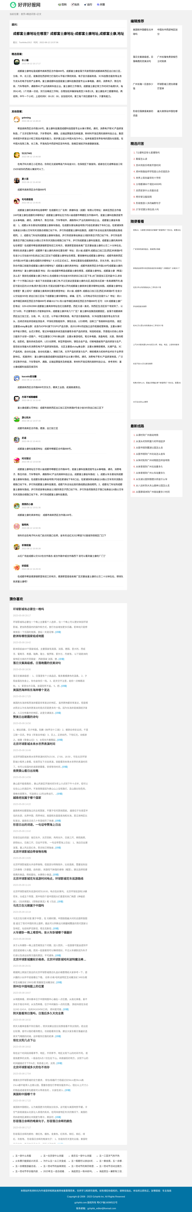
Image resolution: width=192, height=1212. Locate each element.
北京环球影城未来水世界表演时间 (34, 743)
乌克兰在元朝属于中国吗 (28, 905)
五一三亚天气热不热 (109, 1156)
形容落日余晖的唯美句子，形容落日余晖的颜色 (42, 1121)
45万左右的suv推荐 (140, 402)
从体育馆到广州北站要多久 (149, 466)
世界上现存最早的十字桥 (148, 178)
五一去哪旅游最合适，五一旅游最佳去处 (35, 1166)
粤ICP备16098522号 (107, 1202)
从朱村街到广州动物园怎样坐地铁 (153, 460)
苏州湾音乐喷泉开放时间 (148, 165)
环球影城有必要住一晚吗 (28, 609)
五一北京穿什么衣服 (53, 1156)
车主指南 (166, 1191)
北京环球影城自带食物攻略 (30, 851)
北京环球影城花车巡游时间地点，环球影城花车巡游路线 (48, 878)
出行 (89, 4)
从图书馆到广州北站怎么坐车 (150, 454)
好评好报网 (29, 4)
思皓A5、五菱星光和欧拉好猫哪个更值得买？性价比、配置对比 (157, 230)
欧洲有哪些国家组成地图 (28, 636)
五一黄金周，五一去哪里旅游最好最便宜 (119, 1161)
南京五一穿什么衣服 (81, 1156)
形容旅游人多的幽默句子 (148, 203)
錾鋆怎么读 (141, 159)
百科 (64, 4)
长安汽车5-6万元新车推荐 (143, 364)
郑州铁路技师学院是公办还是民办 (153, 171)
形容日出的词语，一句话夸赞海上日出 (37, 824)
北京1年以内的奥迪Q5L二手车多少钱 (147, 287)
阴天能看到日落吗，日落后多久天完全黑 (38, 1013)
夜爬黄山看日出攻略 (25, 770)
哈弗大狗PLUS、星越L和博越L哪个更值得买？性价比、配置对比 (157, 383)
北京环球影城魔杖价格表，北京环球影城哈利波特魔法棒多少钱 (52, 959)
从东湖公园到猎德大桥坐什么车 (151, 479)
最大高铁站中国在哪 (167, 111)
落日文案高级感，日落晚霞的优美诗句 (37, 663)
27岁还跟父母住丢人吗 (147, 209)
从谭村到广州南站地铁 (147, 435)
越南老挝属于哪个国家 (27, 797)
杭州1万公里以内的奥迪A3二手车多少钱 (148, 326)
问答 (102, 4)
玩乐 (76, 4)
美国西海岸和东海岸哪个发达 (31, 690)
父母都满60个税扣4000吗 (148, 184)
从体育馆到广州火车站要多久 (150, 473)
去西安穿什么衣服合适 (147, 190)
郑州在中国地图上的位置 (28, 986)
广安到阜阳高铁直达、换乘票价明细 (146, 249)
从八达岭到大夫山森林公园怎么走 (153, 485)
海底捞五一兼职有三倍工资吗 (113, 1171)
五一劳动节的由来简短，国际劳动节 (61, 1166)
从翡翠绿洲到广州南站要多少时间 (153, 492)
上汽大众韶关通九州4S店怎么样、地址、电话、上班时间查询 (156, 345)
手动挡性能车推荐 (140, 307)
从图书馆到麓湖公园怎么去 (149, 447)
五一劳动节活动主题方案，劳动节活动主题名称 (122, 1166)
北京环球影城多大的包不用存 (31, 1067)
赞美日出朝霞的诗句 (25, 716)
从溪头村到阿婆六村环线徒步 (150, 441)
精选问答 (31, 14)
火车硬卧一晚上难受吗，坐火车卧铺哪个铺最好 (42, 932)
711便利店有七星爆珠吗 (148, 152)
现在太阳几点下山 (24, 1040)
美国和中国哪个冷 (24, 1094)
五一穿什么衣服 (23, 1156)
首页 (23, 14)
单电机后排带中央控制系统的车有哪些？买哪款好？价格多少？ (156, 268)
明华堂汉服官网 (144, 197)
